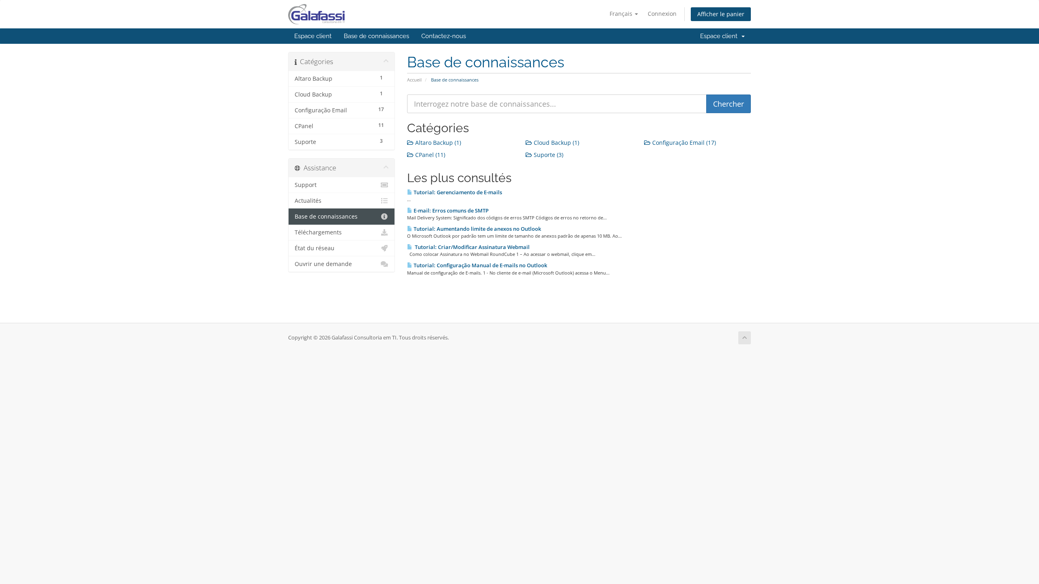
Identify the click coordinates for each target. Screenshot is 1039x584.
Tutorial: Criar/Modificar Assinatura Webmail (471, 247)
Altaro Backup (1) (437, 142)
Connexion (662, 13)
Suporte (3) (547, 155)
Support (306, 185)
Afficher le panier (720, 14)
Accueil (414, 80)
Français (622, 13)
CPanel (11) (429, 155)
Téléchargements (318, 232)
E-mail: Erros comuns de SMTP (450, 210)
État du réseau (314, 248)
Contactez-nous (443, 36)
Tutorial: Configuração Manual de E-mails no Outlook (479, 265)
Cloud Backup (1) (555, 142)
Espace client (313, 36)
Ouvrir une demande (323, 264)
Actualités (308, 200)
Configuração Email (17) (683, 142)
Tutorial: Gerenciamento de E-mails (457, 192)
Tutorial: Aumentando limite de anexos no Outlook (476, 228)
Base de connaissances (376, 36)
